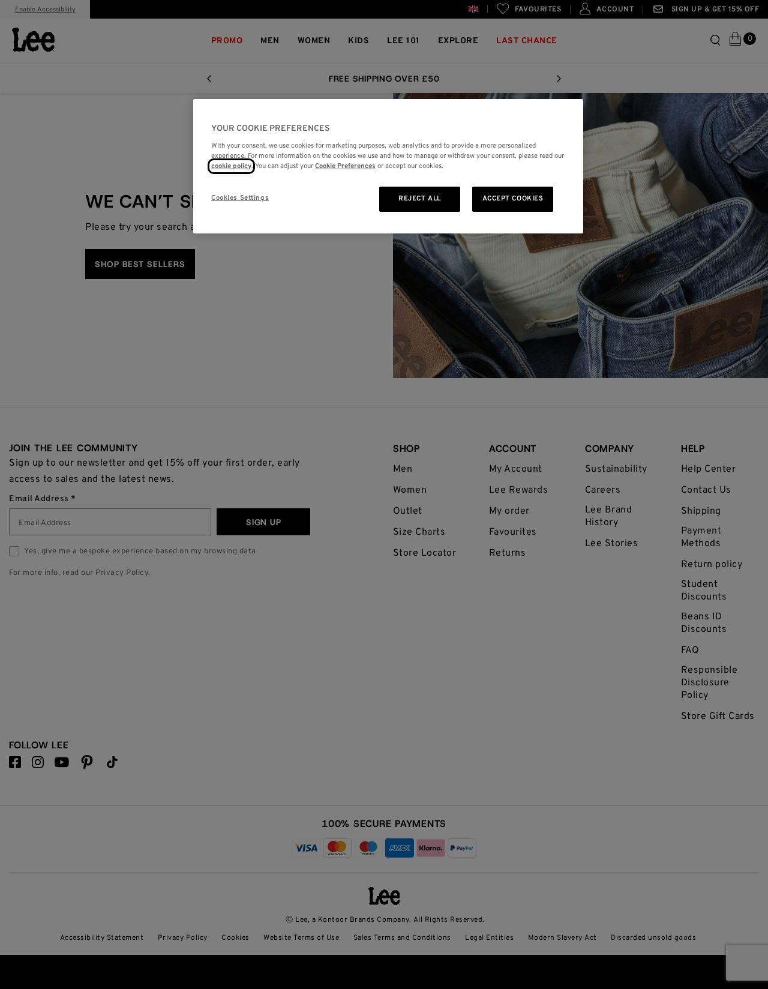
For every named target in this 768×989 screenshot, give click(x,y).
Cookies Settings (240, 198)
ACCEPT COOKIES (513, 198)
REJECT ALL (419, 198)
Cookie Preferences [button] (345, 166)
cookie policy (231, 166)
